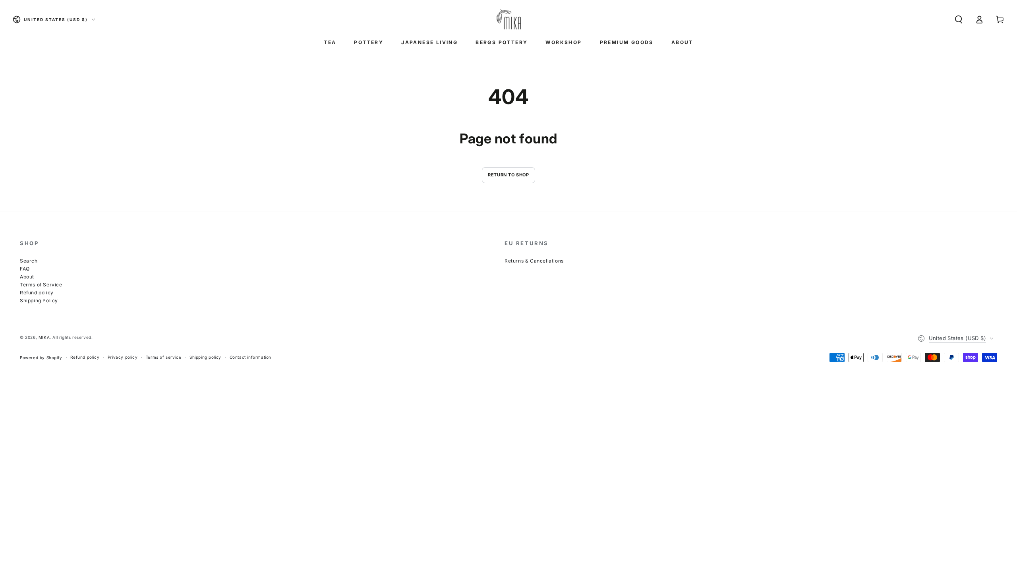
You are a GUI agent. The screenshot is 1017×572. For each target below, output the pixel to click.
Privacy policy (122, 357)
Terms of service (164, 357)
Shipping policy (205, 357)
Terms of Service (41, 285)
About (27, 277)
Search (29, 261)
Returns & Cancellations (534, 261)
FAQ (25, 269)
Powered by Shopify (41, 357)
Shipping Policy (39, 300)
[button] (958, 19)
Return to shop (508, 175)
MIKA (44, 337)
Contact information (250, 357)
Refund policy (37, 293)
